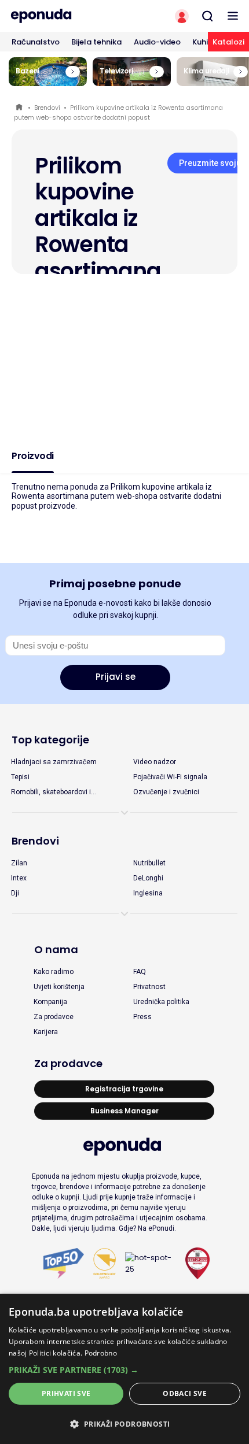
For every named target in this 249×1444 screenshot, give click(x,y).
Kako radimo (54, 972)
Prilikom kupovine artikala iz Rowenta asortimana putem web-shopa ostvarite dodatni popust (118, 112)
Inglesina (148, 893)
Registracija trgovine (124, 1089)
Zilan (19, 863)
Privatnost (149, 987)
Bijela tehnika (96, 41)
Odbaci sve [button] (185, 1393)
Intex (19, 878)
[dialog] (124, 1369)
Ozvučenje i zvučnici (166, 792)
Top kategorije (50, 739)
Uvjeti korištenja (59, 987)
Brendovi (47, 107)
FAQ (139, 972)
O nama (56, 949)
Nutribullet (149, 863)
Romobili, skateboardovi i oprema (51, 792)
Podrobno (101, 1353)
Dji (15, 893)
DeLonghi (148, 878)
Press (142, 1017)
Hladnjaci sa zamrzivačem (54, 762)
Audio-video (157, 41)
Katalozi (228, 41)
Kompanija (50, 1002)
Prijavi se (116, 677)
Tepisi (20, 777)
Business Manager (124, 1111)
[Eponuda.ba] (62, 16)
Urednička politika (161, 1002)
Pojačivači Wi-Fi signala (170, 777)
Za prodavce (54, 1017)
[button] (124, 1370)
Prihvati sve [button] (66, 1393)
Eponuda (20, 108)
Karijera (46, 1032)
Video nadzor (154, 762)
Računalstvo (36, 41)
